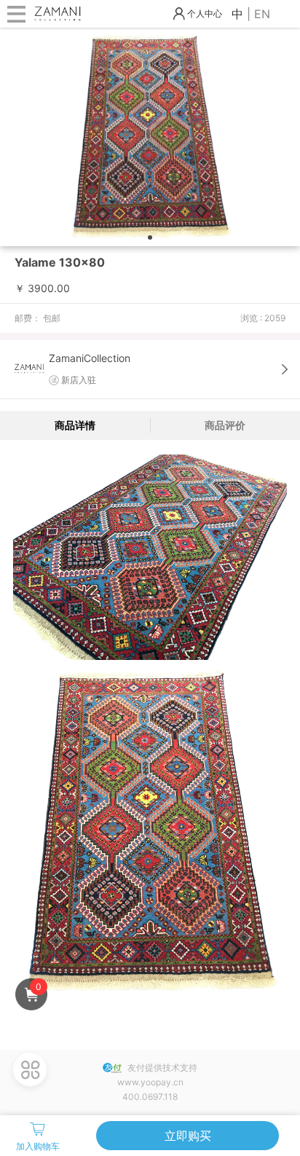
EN (262, 14)
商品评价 (225, 425)
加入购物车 (38, 1146)
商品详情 (75, 425)
